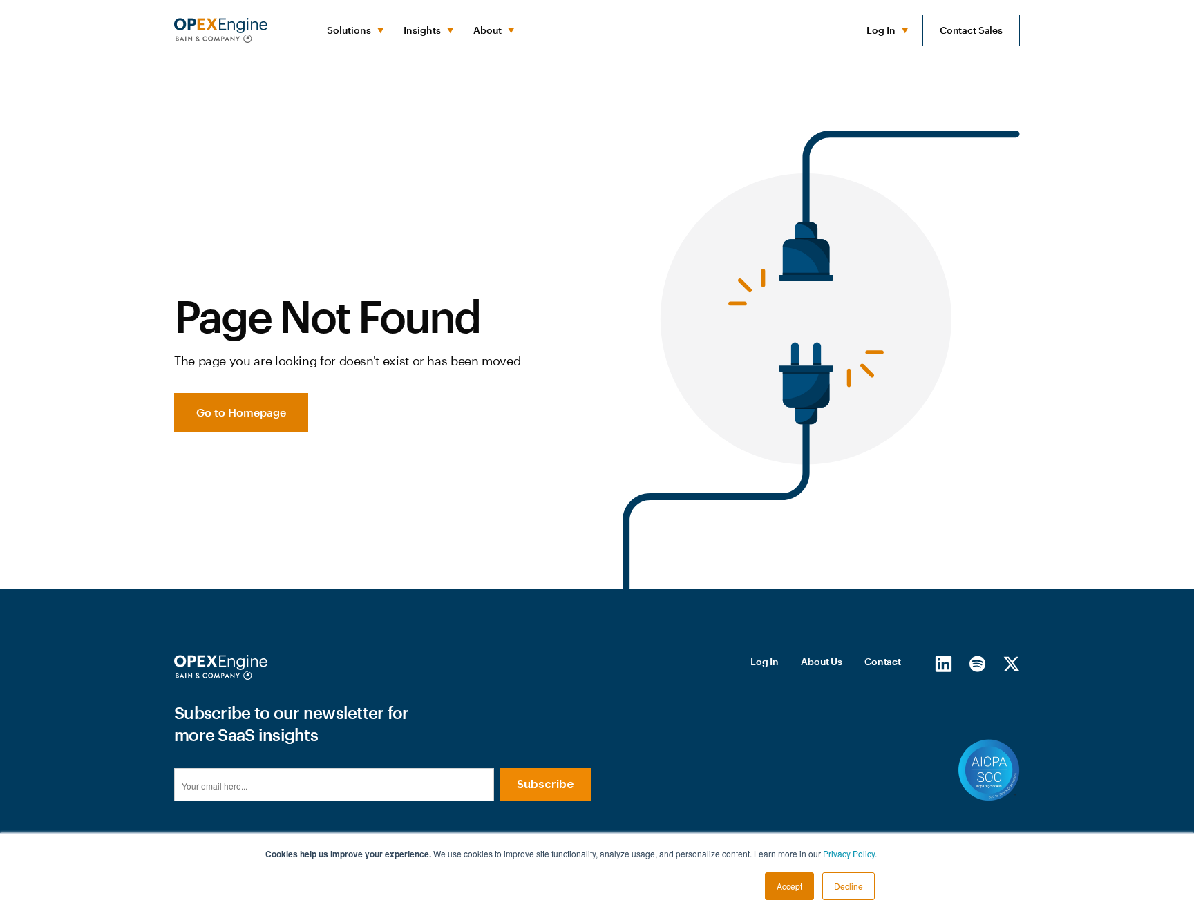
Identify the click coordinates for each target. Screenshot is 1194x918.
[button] (354, 30)
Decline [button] (848, 886)
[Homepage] (220, 667)
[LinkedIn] (943, 664)
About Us (821, 661)
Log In (764, 661)
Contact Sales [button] (971, 30)
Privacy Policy (849, 853)
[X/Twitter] (1011, 664)
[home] (220, 30)
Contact (882, 661)
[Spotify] (977, 664)
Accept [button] (789, 886)
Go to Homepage (241, 412)
